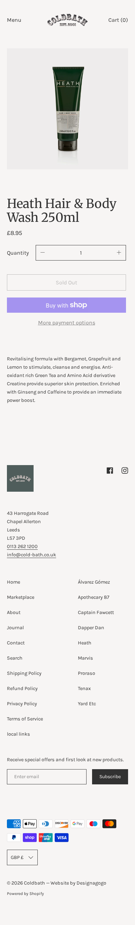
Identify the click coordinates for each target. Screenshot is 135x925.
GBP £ (17, 857)
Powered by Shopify (25, 893)
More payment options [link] (66, 322)
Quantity (18, 252)
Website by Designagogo (78, 883)
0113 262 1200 (22, 546)
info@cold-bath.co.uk (31, 555)
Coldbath (35, 883)
